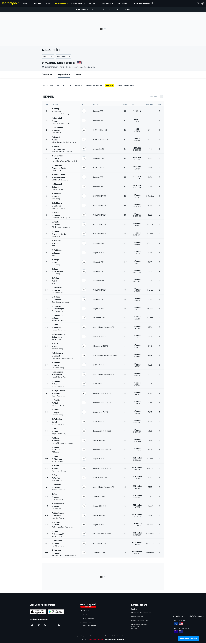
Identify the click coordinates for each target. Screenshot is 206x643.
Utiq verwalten (127, 636)
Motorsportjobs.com (87, 618)
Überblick (47, 74)
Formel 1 (25, 3)
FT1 (58, 85)
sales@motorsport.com (140, 620)
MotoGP (37, 3)
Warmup (78, 85)
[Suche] (198, 3)
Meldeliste (48, 85)
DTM (48, 3)
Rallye (92, 3)
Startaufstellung (94, 85)
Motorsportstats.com (88, 626)
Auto (111, 9)
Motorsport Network (96, 639)
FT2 (64, 85)
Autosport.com (86, 622)
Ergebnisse (64, 74)
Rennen (109, 85)
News (78, 74)
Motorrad (122, 3)
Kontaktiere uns (137, 617)
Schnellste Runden (125, 85)
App (118, 9)
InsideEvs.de (84, 610)
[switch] (156, 96)
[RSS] (58, 625)
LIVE (93, 9)
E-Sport (102, 9)
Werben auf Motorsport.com (141, 613)
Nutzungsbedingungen (80, 636)
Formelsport (77, 3)
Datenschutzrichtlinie (112, 636)
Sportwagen (60, 3)
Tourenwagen (106, 3)
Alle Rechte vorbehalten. (114, 639)
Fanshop (127, 9)
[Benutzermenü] (202, 3)
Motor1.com (84, 614)
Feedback (134, 609)
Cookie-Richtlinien (96, 636)
